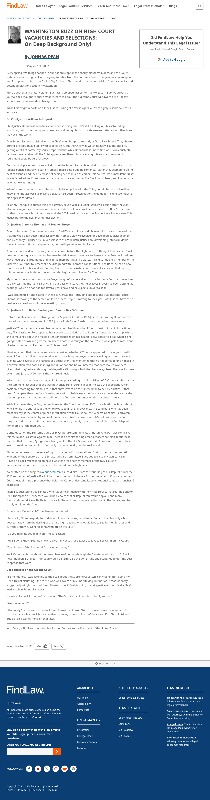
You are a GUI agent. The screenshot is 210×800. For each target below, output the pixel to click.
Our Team (82, 697)
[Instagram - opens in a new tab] (55, 769)
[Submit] (57, 751)
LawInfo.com (174, 737)
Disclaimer (36, 789)
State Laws (125, 723)
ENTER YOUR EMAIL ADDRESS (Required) (29, 744)
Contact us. (38, 717)
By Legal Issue (85, 735)
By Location (83, 729)
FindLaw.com (174, 697)
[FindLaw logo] (19, 6)
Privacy (22, 789)
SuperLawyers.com (178, 711)
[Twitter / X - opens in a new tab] (47, 769)
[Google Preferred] (73, 769)
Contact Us (83, 709)
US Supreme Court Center (19, 18)
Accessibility (84, 703)
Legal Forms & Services (131, 697)
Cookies (51, 789)
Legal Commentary (45, 18)
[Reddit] (64, 769)
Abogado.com (175, 724)
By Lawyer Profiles (87, 742)
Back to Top (106, 663)
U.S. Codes (125, 735)
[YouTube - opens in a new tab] (38, 769)
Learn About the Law (130, 717)
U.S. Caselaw (126, 729)
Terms (10, 789)
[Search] (199, 6)
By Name (82, 748)
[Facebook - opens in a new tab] (29, 769)
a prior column (51, 472)
